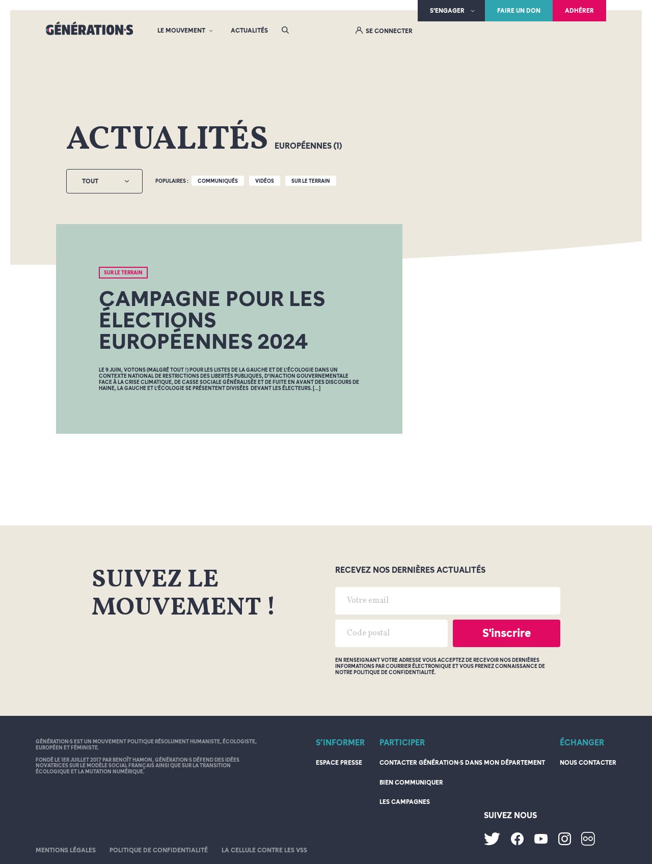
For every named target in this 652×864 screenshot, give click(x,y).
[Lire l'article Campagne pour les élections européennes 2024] (229, 329)
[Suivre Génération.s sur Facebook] (517, 843)
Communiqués (218, 181)
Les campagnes (404, 801)
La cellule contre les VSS (264, 850)
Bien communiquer (411, 782)
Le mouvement (181, 30)
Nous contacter (588, 762)
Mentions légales (66, 850)
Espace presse (339, 762)
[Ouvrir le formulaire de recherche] (285, 30)
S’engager (447, 10)
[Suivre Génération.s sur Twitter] (492, 843)
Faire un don (518, 10)
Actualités (249, 30)
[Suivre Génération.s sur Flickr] (588, 844)
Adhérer (579, 10)
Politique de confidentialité (159, 850)
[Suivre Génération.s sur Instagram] (564, 843)
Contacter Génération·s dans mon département (462, 762)
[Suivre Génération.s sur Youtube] (541, 842)
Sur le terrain (310, 181)
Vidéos (264, 181)
